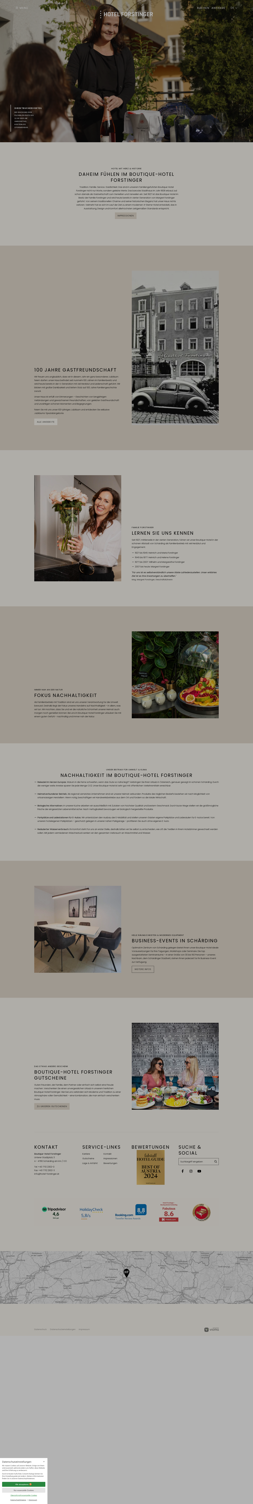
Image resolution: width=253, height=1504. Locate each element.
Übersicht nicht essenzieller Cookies (24, 1495)
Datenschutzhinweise (18, 1500)
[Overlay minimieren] (43, 1461)
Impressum (33, 1500)
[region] (23, 1472)
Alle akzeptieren (22, 1484)
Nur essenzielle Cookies (24, 1490)
